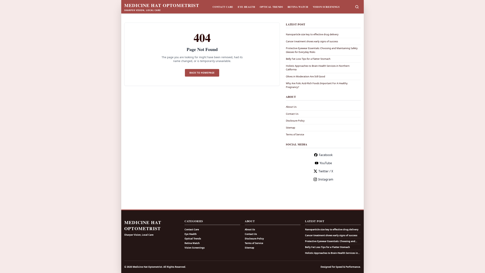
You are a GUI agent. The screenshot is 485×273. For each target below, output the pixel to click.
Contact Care (223, 7)
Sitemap (290, 127)
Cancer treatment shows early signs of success (312, 41)
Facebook (326, 155)
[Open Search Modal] (357, 7)
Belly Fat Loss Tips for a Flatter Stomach (308, 58)
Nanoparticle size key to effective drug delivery (312, 34)
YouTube (326, 163)
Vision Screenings (326, 7)
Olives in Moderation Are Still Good (305, 76)
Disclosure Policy (295, 120)
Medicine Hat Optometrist (161, 5)
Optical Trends (271, 7)
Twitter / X (325, 171)
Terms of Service (295, 134)
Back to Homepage (202, 72)
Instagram (325, 179)
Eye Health (246, 7)
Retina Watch (298, 7)
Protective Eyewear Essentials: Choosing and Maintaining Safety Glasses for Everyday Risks (331, 241)
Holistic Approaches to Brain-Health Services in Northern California (331, 253)
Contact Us (292, 113)
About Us (291, 106)
